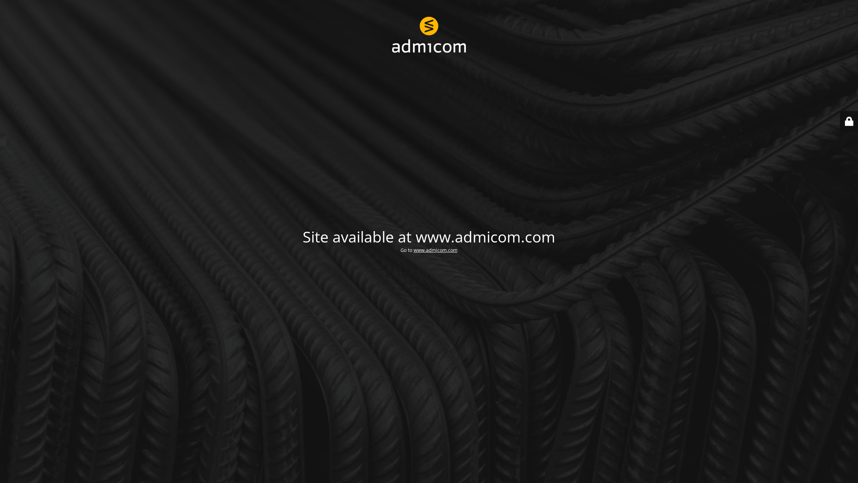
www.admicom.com (435, 250)
